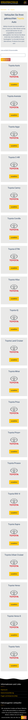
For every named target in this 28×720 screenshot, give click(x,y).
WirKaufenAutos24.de (9, 2)
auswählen (14, 84)
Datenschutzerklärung (7, 693)
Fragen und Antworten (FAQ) (9, 696)
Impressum (4, 690)
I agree (24, 717)
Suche (2, 52)
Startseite (3, 9)
